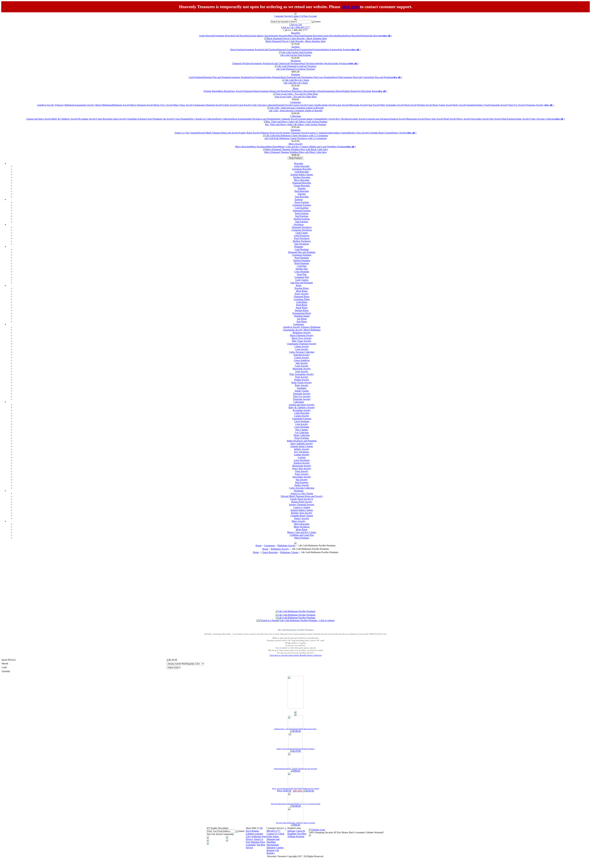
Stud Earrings (315, 49)
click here (350, 6)
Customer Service (282, 16)
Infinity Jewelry (328, 119)
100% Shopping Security (321, 832)
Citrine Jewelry (230, 105)
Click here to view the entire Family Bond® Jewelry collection (295, 655)
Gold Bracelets (241, 35)
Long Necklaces (382, 119)
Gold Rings (280, 91)
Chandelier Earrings (136, 119)
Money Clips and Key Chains (292, 146)
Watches (364, 35)
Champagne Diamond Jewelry (208, 105)
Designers (295, 130)
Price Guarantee (255, 843)
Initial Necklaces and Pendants (261, 119)
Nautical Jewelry (398, 119)
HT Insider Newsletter (217, 828)
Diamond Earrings (286, 49)
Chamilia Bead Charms (380, 132)
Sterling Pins (311, 77)
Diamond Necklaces (242, 63)
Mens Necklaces (259, 146)
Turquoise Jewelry (535, 105)
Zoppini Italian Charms (259, 35)
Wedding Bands (349, 91)
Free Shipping (252, 842)
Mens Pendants (338, 146)
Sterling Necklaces (325, 63)
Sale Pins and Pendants (381, 77)
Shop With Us (252, 828)
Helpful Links (294, 828)
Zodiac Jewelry (522, 119)
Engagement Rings (332, 91)
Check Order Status (275, 835)
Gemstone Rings (267, 91)
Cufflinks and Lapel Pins (319, 146)
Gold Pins (300, 77)
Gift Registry (273, 851)
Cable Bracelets (104, 119)
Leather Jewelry (358, 119)
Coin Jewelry (167, 119)
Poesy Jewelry (236, 91)
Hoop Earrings (237, 49)
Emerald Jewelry (284, 105)
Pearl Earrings (301, 49)
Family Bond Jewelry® (250, 132)
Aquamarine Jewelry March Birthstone (93, 105)
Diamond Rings (251, 91)
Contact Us (297, 16)
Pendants (295, 74)
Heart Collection (224, 119)
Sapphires (471, 105)
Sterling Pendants (272, 77)
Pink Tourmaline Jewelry (392, 105)
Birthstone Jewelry (121, 105)
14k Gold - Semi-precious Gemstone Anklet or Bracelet (295, 110)
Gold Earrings (270, 49)
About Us (258, 839)
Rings (295, 88)
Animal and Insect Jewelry (39, 119)
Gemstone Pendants (240, 77)
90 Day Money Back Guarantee (349, 832)
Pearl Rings (292, 91)
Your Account (310, 16)
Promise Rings (211, 91)
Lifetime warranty (254, 833)
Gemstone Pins (349, 77)
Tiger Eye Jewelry (517, 105)
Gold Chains (279, 63)
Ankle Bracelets (207, 35)
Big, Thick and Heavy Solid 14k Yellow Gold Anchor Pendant (295, 124)
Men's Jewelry (296, 144)
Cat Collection (209, 119)
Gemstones (295, 102)
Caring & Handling (296, 832)
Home (258, 545)
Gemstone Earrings (254, 49)
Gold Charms (363, 77)
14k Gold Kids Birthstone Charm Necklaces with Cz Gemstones (295, 138)
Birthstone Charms (289, 552)
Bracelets (295, 33)
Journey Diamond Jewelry (296, 132)
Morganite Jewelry (358, 105)
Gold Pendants (196, 77)
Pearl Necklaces (308, 63)
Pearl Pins (337, 77)
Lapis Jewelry (342, 105)
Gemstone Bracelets (224, 35)
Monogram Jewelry (415, 119)
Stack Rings (303, 91)
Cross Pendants (325, 77)
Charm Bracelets (330, 35)
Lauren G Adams (317, 132)
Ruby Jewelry (460, 105)
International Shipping (273, 846)
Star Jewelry (496, 119)
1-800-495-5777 (276, 829)
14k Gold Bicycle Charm (295, 83)
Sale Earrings (344, 49)
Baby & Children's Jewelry (65, 119)
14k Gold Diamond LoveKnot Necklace (295, 69)
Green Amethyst (315, 105)
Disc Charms (195, 119)
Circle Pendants (153, 119)
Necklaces (296, 60)
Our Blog (301, 833)
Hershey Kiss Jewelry (358, 132)
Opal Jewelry (374, 105)
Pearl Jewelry (411, 105)
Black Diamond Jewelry (142, 105)
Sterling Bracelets (279, 35)
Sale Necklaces (341, 63)
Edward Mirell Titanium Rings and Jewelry (218, 132)
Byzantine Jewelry (87, 119)
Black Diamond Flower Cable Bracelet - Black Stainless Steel (295, 41)
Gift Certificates (253, 836)
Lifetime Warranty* (374, 832)
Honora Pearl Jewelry (272, 132)
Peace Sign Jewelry (434, 119)
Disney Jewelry (399, 132)
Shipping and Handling (273, 840)
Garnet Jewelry (300, 105)
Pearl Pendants (257, 77)
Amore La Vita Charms (185, 132)
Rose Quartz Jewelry (443, 105)
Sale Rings (372, 91)
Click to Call (295, 24)
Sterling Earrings (330, 49)
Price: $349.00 (295, 790)
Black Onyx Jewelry (164, 105)
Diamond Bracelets (312, 35)
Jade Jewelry (329, 105)
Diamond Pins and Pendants (216, 77)
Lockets (370, 119)
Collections (295, 116)
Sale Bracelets (375, 35)
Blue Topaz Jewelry (183, 105)
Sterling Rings (316, 91)
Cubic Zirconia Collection (263, 105)
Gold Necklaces (292, 63)
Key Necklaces (343, 119)
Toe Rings (362, 91)
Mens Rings (223, 91)
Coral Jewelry (244, 105)
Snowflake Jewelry (480, 119)
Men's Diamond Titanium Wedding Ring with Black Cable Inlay (295, 152)
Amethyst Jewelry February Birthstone (55, 105)
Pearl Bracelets (353, 35)
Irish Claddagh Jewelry (287, 119)
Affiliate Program (295, 836)
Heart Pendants (288, 77)
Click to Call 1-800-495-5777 (295, 27)
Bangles (342, 35)
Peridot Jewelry (425, 105)
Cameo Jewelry (119, 119)
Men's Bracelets (295, 35)
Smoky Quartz (483, 105)
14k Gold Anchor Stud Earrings (295, 55)
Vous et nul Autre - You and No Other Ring (295, 96)
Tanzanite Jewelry (499, 105)
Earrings (295, 46)
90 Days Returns (254, 829)
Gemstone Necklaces (262, 63)
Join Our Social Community (220, 834)
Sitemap (291, 831)
